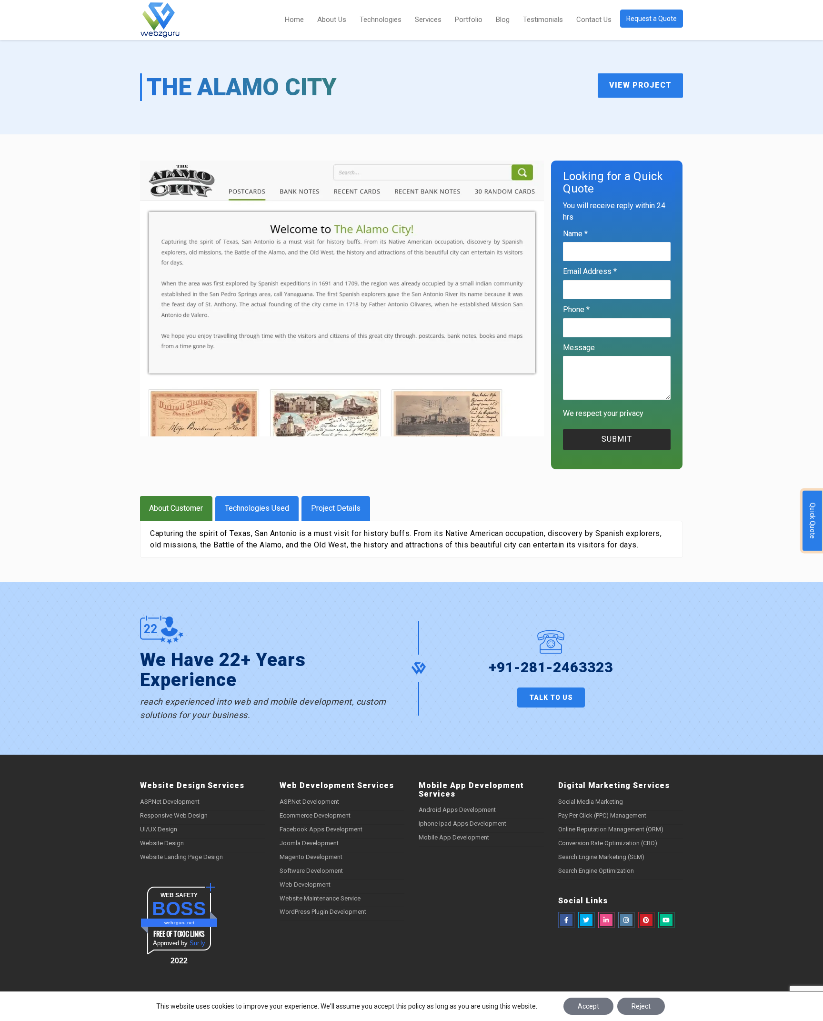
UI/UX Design (158, 829)
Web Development (305, 884)
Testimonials (543, 19)
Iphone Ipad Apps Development (462, 823)
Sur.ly (197, 943)
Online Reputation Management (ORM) (610, 829)
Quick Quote (812, 520)
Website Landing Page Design (181, 856)
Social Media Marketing (590, 801)
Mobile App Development (454, 837)
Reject (641, 1006)
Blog (503, 19)
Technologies (380, 19)
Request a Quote (651, 18)
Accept (588, 1006)
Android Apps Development (457, 809)
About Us (331, 19)
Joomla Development (309, 843)
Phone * (576, 309)
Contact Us (594, 19)
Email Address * (590, 271)
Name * (575, 233)
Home (294, 19)
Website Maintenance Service (320, 898)
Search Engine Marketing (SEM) (601, 856)
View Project (640, 85)
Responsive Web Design (174, 815)
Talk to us (551, 697)
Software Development (311, 870)
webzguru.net (179, 922)
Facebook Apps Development (321, 829)
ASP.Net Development (170, 801)
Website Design (162, 843)
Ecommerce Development (315, 815)
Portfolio (468, 19)
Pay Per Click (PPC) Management (602, 815)
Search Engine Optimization (596, 870)
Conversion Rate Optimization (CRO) (607, 843)
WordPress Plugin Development (323, 911)
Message (579, 347)
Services (428, 19)
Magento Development (311, 856)
